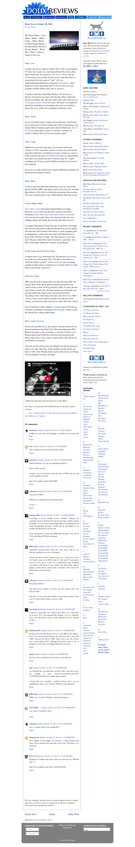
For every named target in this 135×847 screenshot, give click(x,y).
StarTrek (101, 543)
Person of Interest (101, 472)
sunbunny (33, 430)
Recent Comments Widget (105, 291)
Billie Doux (33, 546)
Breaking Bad (88, 460)
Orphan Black (103, 449)
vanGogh (86, 286)
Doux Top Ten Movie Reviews (94, 215)
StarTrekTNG (103, 555)
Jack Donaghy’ (59, 309)
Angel (85, 432)
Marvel (85, 332)
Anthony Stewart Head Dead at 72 (95, 194)
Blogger (72, 840)
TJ (84, 230)
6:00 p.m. (93, 91)
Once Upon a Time (32, 208)
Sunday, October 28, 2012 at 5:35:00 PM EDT (50, 667)
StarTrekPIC (102, 550)
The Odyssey (99, 125)
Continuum (87, 475)
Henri (44, 326)
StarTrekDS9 (103, 545)
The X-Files (102, 632)
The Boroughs (88, 457)
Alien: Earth (87, 427)
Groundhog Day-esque (91, 326)
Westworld (102, 619)
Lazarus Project (89, 633)
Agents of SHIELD (86, 417)
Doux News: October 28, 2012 (39, 24)
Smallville (102, 538)
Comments (31, 833)
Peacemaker (102, 464)
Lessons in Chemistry (87, 644)
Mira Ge (86, 252)
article (73, 332)
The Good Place (89, 561)
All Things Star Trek (90, 310)
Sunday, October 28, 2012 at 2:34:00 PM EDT (58, 630)
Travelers (101, 571)
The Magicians (103, 395)
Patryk (32, 756)
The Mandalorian (103, 404)
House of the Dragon (88, 578)
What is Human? (95, 143)
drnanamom (34, 737)
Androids (36, 413)
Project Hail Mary (101, 134)
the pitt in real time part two (96, 287)
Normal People (103, 441)
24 (84, 399)
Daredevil (86, 485)
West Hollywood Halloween (56, 155)
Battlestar (86, 447)
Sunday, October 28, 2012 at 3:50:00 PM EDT (51, 654)
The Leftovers (88, 635)
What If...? (102, 622)
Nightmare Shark (100, 166)
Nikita (100, 438)
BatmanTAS (87, 444)
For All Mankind (86, 535)
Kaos (85, 617)
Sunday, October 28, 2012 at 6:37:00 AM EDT (50, 446)
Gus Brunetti (34, 609)
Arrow (85, 434)
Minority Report (100, 149)
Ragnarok (101, 510)
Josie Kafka (29, 416)
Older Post (73, 814)
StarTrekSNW (103, 553)
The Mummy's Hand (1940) (96, 153)
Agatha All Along (87, 410)
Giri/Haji (86, 559)
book (97, 53)
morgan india (34, 515)
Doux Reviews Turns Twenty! (94, 211)
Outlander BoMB (102, 455)
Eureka (85, 511)
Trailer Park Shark (101, 146)
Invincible (87, 592)
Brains (43, 413)
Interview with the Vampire (88, 588)
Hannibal (86, 569)
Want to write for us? (67, 825)
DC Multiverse (88, 319)
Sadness (42, 416)
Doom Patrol (88, 500)
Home (52, 814)
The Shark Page (89, 348)
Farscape (86, 526)
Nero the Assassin (101, 429)
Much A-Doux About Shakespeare (96, 342)
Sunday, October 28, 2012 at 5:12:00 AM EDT (54, 430)
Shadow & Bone (104, 527)
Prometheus (64, 83)
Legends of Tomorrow (87, 639)
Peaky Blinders (103, 466)
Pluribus (101, 479)
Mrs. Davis (102, 421)
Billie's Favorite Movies (92, 316)
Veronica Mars (103, 604)
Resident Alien (103, 515)
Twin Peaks (102, 578)
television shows (104, 50)
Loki (85, 648)
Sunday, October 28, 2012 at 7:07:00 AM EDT (55, 491)
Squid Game (102, 540)
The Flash (86, 531)
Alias (85, 424)
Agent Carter (88, 414)
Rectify (101, 512)
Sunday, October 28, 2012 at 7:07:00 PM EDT (56, 694)
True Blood (102, 573)
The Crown (87, 477)
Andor (85, 429)
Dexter (85, 493)
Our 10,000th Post (90, 218)
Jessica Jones (88, 607)
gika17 (86, 270)
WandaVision (103, 611)
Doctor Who (87, 495)
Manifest (101, 408)
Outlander (102, 451)
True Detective (103, 576)
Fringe (39, 256)
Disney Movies (88, 322)
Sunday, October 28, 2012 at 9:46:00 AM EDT (57, 515)
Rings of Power (103, 517)
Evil (84, 513)
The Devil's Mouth (101, 111)
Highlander (87, 574)
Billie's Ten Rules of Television (94, 221)
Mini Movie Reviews (91, 338)
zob (30, 446)
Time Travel (87, 351)
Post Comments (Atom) (44, 820)
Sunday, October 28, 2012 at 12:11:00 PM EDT (55, 580)
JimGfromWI (34, 630)
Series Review (100, 103)
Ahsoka (86, 422)
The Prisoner (103, 492)
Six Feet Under (103, 532)
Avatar (85, 437)
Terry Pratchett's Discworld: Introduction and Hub (93, 207)
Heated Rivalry (88, 572)
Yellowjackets (103, 639)
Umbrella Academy (101, 587)
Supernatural (103, 560)
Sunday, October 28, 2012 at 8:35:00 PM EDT (58, 707)
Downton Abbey (89, 503)
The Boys (86, 449)
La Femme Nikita (87, 626)
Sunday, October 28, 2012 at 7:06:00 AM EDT (55, 460)
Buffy (85, 462)
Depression (56, 413)
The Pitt (101, 477)
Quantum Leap (103, 502)
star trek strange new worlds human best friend (95, 264)
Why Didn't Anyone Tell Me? (96, 199)
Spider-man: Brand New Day (95, 116)
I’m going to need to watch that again (41, 102)
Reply (31, 439)
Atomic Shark (99, 163)
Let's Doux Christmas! (91, 329)
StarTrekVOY (103, 558)
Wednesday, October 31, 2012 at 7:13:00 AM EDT (54, 756)
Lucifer (86, 653)
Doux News (66, 413)
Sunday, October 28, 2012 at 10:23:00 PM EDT (54, 723)
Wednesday (102, 616)
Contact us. (67, 827)
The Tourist (102, 568)
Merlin (100, 410)
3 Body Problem (89, 396)
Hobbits (74, 413)
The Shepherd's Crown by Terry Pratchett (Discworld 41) (96, 174)
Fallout (85, 523)
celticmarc (33, 460)
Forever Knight (88, 539)
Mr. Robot (102, 418)
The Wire (101, 624)
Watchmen (102, 614)
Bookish (86, 455)
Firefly (85, 528)
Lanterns (86, 630)
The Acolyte (87, 406)
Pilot (92, 100)
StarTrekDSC (103, 548)
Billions (86, 452)
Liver (36, 416)
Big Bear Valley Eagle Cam (93, 203)
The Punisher (103, 494)
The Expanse (88, 516)
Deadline (28, 186)
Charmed (86, 470)
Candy (49, 413)
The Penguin (102, 469)
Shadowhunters (103, 530)
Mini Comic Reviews (91, 335)
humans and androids (60, 262)
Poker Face (102, 482)
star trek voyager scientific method (95, 271)
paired (69, 256)
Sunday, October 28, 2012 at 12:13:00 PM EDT (57, 609)
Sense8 (100, 525)
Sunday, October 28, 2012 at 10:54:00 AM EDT (56, 546)
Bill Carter (67, 295)
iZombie (86, 600)
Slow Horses (102, 535)
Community (56, 306)
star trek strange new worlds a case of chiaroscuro (95, 246)
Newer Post (30, 814)
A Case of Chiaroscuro (95, 95)
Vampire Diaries (104, 596)
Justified (86, 610)
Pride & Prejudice (89, 345)
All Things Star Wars (91, 313)
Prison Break (103, 489)
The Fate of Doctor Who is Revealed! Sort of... (93, 190)
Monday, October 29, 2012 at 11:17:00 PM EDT (57, 737)
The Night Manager (102, 434)
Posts (29, 829)
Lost (84, 650)
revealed (36, 211)
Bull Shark (98, 169)
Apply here (93, 382)
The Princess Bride (59, 74)
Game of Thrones (86, 555)
